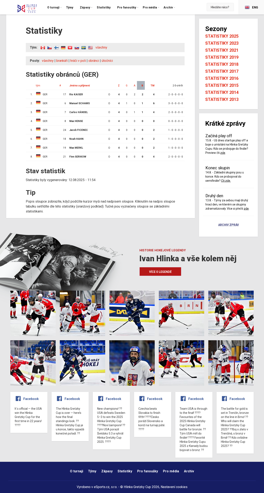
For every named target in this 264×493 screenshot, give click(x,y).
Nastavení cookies (174, 487)
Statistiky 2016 (221, 78)
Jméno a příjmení (79, 85)
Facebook (31, 399)
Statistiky (125, 471)
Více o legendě (160, 271)
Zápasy (107, 471)
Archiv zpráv (228, 225)
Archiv (189, 471)
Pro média (171, 471)
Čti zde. (226, 180)
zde (222, 152)
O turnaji (76, 471)
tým (38, 85)
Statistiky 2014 (221, 92)
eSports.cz (102, 487)
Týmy (92, 471)
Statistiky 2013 (221, 99)
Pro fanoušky (147, 471)
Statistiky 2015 (221, 85)
